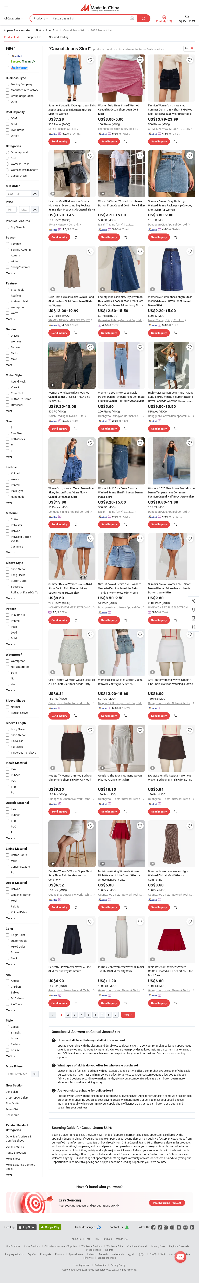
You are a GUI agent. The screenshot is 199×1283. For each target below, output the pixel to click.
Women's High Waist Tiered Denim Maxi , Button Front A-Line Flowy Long (71, 492)
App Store (27, 1227)
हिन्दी (163, 1254)
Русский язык (75, 1254)
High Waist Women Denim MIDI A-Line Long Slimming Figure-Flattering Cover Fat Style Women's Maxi (170, 397)
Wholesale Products (91, 1246)
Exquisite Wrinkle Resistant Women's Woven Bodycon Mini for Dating (170, 777)
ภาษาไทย (174, 1254)
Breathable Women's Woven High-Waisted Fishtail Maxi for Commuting (168, 875)
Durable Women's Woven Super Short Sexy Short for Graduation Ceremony (70, 875)
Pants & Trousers (16, 1152)
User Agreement (82, 1265)
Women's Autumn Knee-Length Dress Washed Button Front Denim (170, 301)
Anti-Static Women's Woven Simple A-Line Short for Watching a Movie (170, 682)
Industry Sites (158, 1246)
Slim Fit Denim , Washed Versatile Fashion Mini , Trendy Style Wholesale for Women (119, 588)
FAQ (88, 1238)
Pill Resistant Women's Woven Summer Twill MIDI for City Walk (121, 969)
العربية (131, 1254)
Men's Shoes (13, 1158)
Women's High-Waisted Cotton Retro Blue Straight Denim (120, 682)
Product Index (93, 1249)
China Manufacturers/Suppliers (61, 1246)
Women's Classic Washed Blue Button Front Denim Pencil (121, 203)
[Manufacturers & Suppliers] (99, 7)
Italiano (91, 1254)
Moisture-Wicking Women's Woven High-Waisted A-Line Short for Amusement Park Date (119, 875)
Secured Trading (59, 37)
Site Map (107, 1238)
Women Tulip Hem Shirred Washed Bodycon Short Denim (119, 109)
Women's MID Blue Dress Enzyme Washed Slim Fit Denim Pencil (120, 492)
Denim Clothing (15, 1146)
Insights (109, 1249)
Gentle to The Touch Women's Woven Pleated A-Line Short (120, 777)
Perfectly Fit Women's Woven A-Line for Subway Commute (69, 969)
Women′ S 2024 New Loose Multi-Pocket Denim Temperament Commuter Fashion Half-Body (121, 397)
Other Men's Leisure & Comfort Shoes (18, 1138)
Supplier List (34, 37)
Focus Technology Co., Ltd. (102, 1269)
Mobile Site (121, 1238)
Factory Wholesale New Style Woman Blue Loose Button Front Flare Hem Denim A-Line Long (120, 301)
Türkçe (186, 1254)
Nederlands (118, 1254)
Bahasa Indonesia (107, 1257)
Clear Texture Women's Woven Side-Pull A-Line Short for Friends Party (71, 682)
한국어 (141, 1254)
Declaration (100, 1265)
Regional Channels (179, 1246)
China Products (32, 1246)
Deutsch (103, 1254)
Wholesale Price (114, 1246)
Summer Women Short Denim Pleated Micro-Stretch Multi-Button (169, 588)
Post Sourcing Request (167, 1202)
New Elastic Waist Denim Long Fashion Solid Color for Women (71, 301)
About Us (76, 1238)
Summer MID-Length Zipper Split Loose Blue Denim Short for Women (72, 110)
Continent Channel (137, 1246)
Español (32, 1254)
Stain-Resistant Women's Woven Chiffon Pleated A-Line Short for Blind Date (170, 971)
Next (126, 1014)
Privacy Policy (118, 1265)
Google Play (50, 1227)
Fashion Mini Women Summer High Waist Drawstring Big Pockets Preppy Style (71, 205)
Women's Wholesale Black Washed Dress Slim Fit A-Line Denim (69, 397)
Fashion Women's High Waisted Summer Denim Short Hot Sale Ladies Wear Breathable (170, 110)
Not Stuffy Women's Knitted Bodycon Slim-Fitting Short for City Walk (70, 777)
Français (59, 1254)
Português (45, 1254)
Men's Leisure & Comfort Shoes (20, 1167)
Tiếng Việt (88, 1257)
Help (96, 1238)
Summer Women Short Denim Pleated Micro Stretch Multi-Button (70, 588)
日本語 (152, 1254)
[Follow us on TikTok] (160, 1227)
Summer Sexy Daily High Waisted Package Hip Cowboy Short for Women (170, 205)
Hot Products (13, 1246)
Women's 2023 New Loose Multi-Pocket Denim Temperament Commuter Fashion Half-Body (171, 492)
